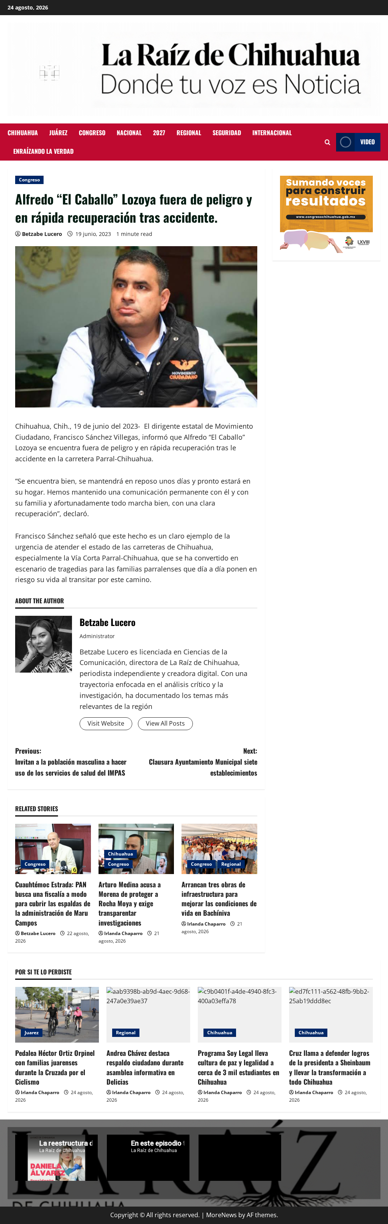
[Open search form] (327, 142)
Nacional (129, 132)
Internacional (272, 132)
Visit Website (106, 723)
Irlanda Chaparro (123, 933)
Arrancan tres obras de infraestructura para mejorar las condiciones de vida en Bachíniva (219, 898)
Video (367, 141)
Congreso (92, 132)
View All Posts (165, 723)
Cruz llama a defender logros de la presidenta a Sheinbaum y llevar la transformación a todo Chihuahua (330, 1067)
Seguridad (227, 132)
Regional (189, 132)
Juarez (32, 1032)
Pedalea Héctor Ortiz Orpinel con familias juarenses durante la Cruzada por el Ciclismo (55, 1067)
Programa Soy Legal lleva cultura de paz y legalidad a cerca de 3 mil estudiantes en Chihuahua (238, 1067)
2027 (159, 132)
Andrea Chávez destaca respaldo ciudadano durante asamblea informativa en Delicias (144, 1067)
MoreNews (221, 1215)
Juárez (58, 132)
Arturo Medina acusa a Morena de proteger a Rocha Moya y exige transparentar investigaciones (130, 903)
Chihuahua (23, 132)
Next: (203, 761)
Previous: (71, 761)
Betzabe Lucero (42, 233)
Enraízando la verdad (43, 151)
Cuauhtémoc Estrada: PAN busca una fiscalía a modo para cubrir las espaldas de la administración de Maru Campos (52, 903)
